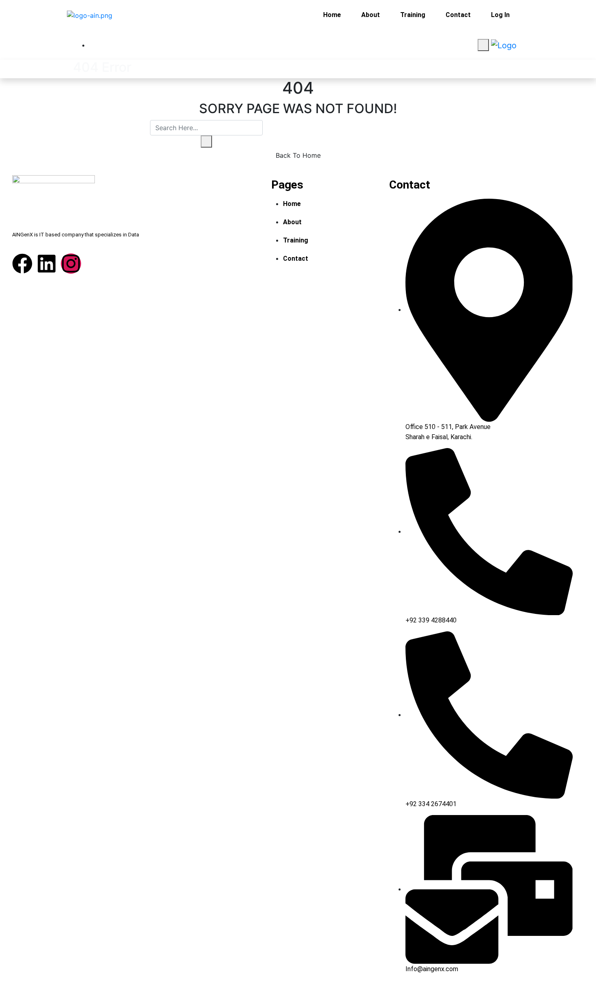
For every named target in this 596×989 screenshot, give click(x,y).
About (370, 15)
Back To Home (298, 155)
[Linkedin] (46, 263)
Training (412, 15)
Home (332, 15)
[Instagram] (71, 263)
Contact (458, 15)
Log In (500, 15)
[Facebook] (22, 263)
